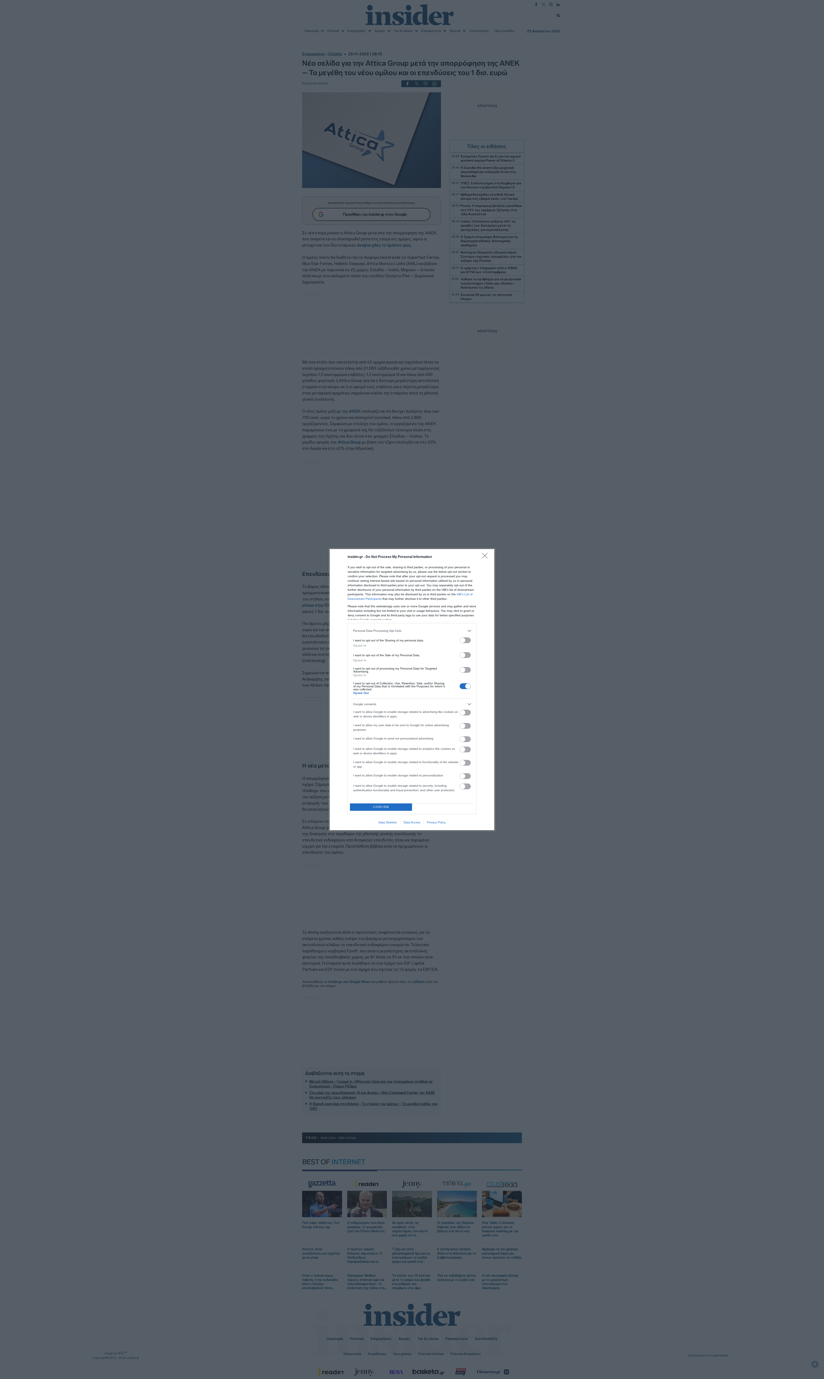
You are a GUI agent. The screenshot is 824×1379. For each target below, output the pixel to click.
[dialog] (412, 689)
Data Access (412, 822)
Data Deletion (388, 822)
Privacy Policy (436, 822)
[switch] (465, 640)
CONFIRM (381, 807)
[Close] (486, 557)
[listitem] (412, 631)
